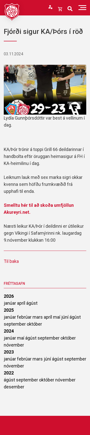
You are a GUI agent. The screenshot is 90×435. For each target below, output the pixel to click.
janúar (10, 303)
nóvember (14, 345)
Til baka (11, 261)
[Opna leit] (70, 8)
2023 (9, 352)
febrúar (24, 317)
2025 (9, 310)
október (34, 324)
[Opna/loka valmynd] (82, 7)
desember (14, 386)
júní (65, 317)
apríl (21, 303)
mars (38, 317)
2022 (9, 372)
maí (57, 317)
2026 (9, 296)
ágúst (32, 303)
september (15, 324)
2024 (9, 331)
